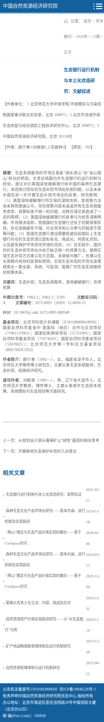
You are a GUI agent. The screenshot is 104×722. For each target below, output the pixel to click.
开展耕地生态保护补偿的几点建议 (47, 451)
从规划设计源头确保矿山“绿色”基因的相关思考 (58, 440)
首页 (87, 21)
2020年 (82, 37)
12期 (96, 37)
